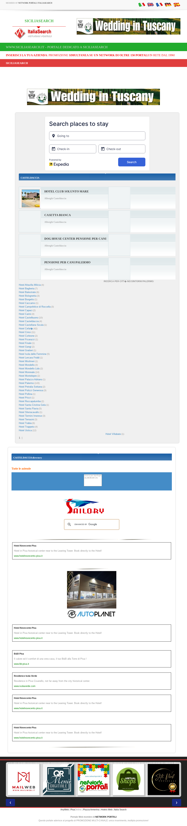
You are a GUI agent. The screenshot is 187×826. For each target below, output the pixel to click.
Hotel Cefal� (26, 328)
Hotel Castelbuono (28, 317)
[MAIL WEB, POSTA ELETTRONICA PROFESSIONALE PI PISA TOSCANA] (23, 779)
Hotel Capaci (25, 310)
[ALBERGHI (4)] (93, 478)
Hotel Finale (25, 343)
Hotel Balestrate (27, 292)
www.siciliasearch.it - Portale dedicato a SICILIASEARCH (57, 47)
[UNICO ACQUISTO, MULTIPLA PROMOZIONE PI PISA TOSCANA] (93, 779)
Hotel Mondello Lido (29, 368)
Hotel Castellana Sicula (31, 325)
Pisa (72, 809)
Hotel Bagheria (26, 288)
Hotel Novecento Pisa (25, 545)
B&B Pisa (19, 654)
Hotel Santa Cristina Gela (32, 405)
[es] (176, 4)
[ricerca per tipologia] (93, 475)
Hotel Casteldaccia (29, 321)
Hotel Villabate (113, 434)
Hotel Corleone (26, 335)
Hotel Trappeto (26, 426)
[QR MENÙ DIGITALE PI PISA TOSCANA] (58, 779)
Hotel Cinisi (25, 332)
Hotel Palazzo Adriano (30, 379)
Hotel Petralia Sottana (30, 386)
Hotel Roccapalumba (30, 401)
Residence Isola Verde (25, 676)
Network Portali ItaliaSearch (35, 3)
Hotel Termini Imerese (30, 415)
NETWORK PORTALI (106, 817)
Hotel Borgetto (26, 299)
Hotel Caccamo (27, 303)
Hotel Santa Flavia (28, 408)
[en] (150, 4)
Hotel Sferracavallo (29, 412)
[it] (141, 4)
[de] (168, 4)
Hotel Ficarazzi (27, 339)
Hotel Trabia (25, 423)
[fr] (159, 4)
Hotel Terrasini (26, 419)
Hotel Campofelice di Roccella (35, 306)
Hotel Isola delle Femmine (32, 354)
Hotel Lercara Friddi (29, 357)
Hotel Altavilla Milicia (30, 285)
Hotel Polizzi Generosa (31, 390)
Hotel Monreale (27, 372)
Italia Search (120, 809)
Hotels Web (106, 809)
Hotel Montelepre (28, 375)
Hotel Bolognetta (27, 295)
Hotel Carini (25, 314)
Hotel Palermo (26, 383)
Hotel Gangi (25, 346)
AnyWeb (64, 809)
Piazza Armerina (91, 809)
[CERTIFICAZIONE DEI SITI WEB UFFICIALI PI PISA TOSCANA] (163, 779)
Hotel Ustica (25, 430)
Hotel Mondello (27, 365)
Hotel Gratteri (26, 350)
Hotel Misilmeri (27, 361)
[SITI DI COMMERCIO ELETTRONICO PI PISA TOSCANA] (128, 779)
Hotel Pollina (25, 394)
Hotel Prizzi (25, 397)
